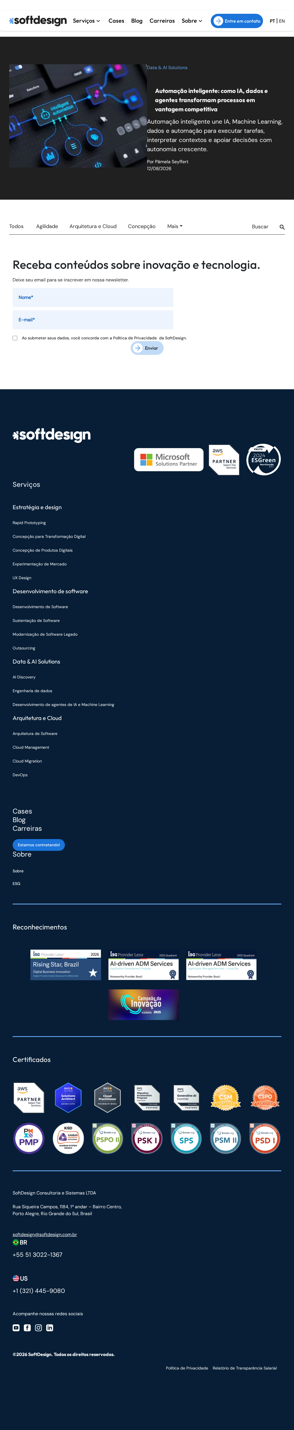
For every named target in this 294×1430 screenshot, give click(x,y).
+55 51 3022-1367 (37, 1255)
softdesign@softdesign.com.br (45, 1234)
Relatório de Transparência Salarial (245, 1368)
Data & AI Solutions (167, 68)
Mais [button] (172, 226)
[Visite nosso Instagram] (38, 1327)
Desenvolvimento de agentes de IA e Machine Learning (63, 704)
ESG (16, 883)
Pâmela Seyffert (171, 162)
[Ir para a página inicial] (38, 20)
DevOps (20, 774)
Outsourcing (24, 648)
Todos (16, 226)
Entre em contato (242, 21)
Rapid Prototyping (30, 522)
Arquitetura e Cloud (93, 226)
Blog (137, 20)
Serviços (84, 20)
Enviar (151, 348)
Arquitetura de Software (35, 733)
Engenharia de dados (32, 690)
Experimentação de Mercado (40, 564)
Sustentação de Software (36, 620)
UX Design (22, 577)
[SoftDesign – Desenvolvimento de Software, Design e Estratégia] (51, 435)
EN (282, 21)
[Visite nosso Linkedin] (49, 1327)
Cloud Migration (27, 761)
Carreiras (162, 20)
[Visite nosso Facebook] (27, 1327)
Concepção (142, 226)
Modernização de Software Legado (45, 634)
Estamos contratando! (39, 844)
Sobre (189, 20)
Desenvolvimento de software (50, 591)
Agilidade (47, 226)
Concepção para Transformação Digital (50, 536)
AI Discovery (24, 677)
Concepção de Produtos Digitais (43, 550)
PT (272, 21)
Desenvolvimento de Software (40, 606)
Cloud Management (31, 747)
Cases (116, 20)
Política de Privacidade (136, 338)
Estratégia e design (37, 507)
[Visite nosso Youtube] (16, 1327)
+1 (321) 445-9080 (39, 1291)
